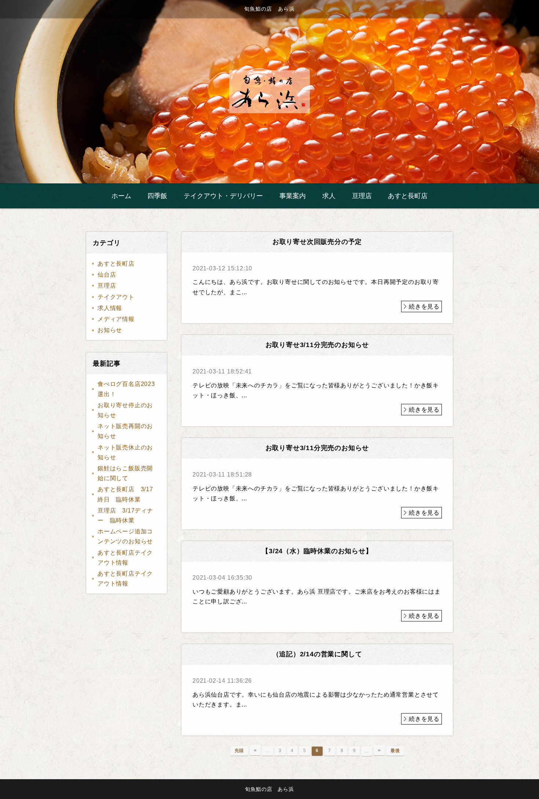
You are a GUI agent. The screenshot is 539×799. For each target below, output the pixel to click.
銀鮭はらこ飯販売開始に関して (125, 473)
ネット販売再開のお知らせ (125, 431)
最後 (395, 750)
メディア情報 (116, 319)
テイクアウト (116, 297)
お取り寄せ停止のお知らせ (125, 410)
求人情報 (110, 308)
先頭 (239, 750)
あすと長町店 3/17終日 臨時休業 (125, 494)
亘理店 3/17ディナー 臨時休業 (125, 515)
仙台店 (107, 274)
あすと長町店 (116, 263)
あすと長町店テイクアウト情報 (125, 558)
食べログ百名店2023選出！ (126, 389)
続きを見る (424, 306)
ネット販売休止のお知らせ (125, 452)
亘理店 (107, 285)
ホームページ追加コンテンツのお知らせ (125, 536)
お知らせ (110, 330)
